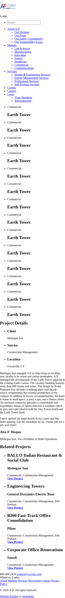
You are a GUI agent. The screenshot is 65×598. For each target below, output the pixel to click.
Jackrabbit (28, 596)
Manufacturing (22, 51)
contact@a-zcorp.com (29, 574)
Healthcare (20, 61)
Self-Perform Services (26, 84)
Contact (11, 91)
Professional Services (26, 81)
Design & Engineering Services (32, 74)
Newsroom (34, 580)
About (3, 580)
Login (10, 94)
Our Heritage (21, 32)
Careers (11, 87)
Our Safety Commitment (28, 38)
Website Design (9, 596)
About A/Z (13, 28)
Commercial (21, 64)
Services (12, 71)
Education (20, 55)
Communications (24, 68)
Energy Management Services (31, 77)
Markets (11, 45)
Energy (18, 58)
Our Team (20, 35)
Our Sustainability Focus (28, 42)
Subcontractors (22, 100)
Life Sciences (22, 48)
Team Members (23, 97)
